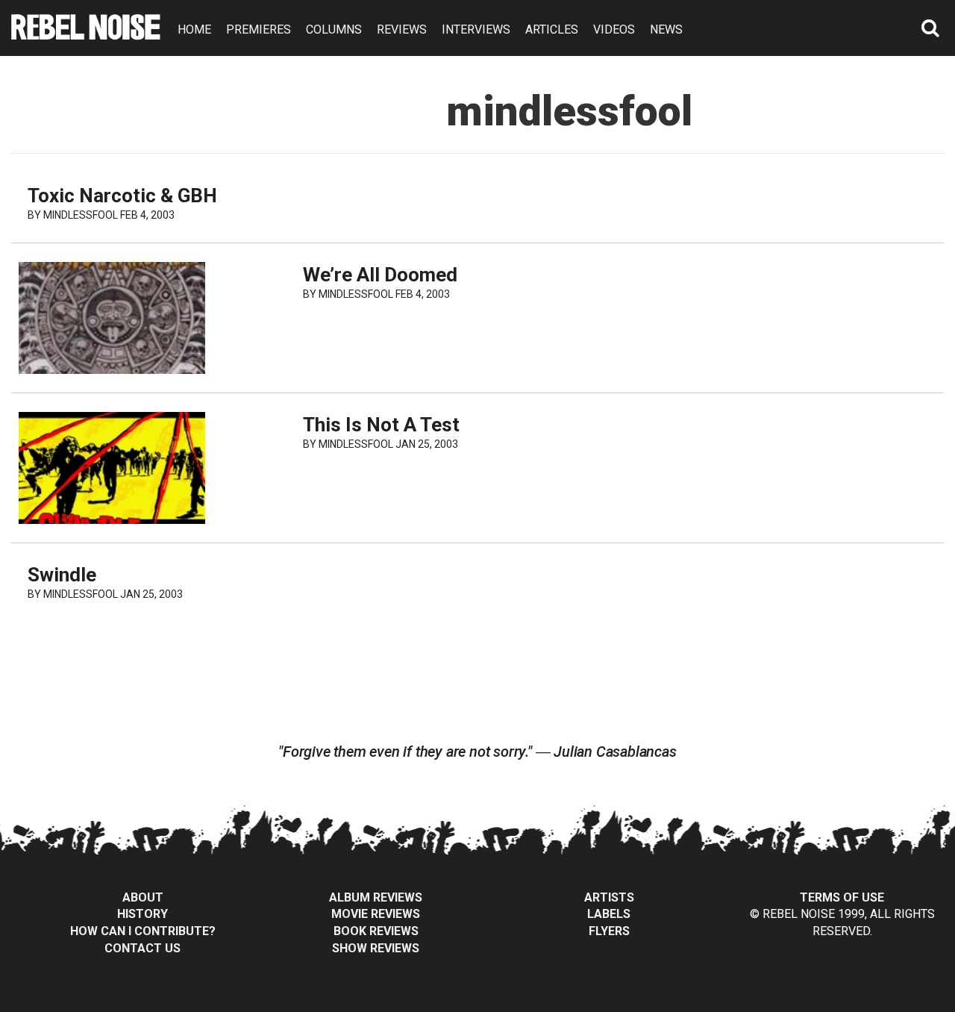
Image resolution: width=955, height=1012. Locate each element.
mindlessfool (80, 215)
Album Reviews (375, 897)
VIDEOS (614, 29)
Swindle (62, 574)
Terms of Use (842, 897)
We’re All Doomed (380, 274)
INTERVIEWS (476, 29)
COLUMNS (334, 29)
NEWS (666, 29)
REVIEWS (402, 29)
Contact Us (142, 948)
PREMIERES (258, 29)
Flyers (609, 931)
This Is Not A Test (381, 424)
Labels (608, 914)
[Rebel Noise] (85, 35)
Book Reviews (376, 931)
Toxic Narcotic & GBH (122, 195)
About (142, 897)
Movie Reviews (375, 914)
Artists (609, 897)
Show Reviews (375, 948)
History (142, 914)
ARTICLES (551, 29)
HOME (194, 29)
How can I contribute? (143, 931)
